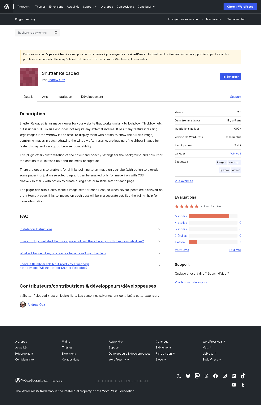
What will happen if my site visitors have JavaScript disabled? (63, 253)
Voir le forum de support (192, 282)
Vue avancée (184, 181)
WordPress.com (214, 341)
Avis (45, 97)
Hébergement (24, 353)
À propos (21, 341)
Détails (28, 97)
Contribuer (162, 341)
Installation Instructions (36, 229)
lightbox (224, 170)
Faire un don (165, 353)
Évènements (164, 347)
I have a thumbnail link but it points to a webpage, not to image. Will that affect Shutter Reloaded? (55, 266)
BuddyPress (212, 359)
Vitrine (66, 341)
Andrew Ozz (56, 80)
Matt (207, 347)
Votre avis (182, 250)
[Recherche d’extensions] (56, 32)
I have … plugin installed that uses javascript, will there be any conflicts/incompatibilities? (82, 241)
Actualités (21, 347)
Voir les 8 (235, 153)
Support (235, 97)
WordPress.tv (119, 359)
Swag (161, 359)
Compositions (70, 359)
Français (57, 380)
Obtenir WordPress (240, 6)
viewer (236, 170)
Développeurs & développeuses (129, 353)
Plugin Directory (25, 19)
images (221, 162)
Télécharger (230, 76)
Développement (92, 97)
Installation (64, 97)
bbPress (209, 353)
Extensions (69, 353)
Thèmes (67, 347)
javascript (234, 162)
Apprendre (116, 341)
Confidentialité (24, 359)
